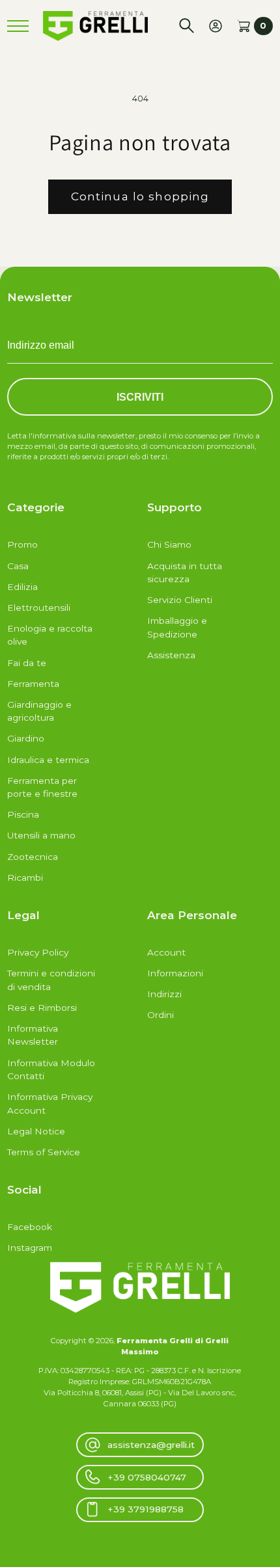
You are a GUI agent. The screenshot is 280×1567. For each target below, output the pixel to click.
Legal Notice (36, 1131)
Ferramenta (33, 683)
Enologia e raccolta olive (49, 635)
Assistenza (171, 655)
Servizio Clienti (179, 600)
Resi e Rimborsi (42, 1007)
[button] (186, 25)
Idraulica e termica (48, 760)
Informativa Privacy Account (49, 1104)
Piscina (23, 814)
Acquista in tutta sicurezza (184, 573)
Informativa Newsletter (32, 1035)
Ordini (160, 1015)
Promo (22, 544)
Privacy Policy (37, 952)
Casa (18, 566)
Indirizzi (164, 994)
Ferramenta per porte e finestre (42, 787)
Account (166, 952)
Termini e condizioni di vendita (51, 980)
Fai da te (26, 663)
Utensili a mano (41, 835)
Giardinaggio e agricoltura (39, 711)
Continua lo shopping (140, 196)
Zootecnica (32, 856)
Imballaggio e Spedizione (177, 627)
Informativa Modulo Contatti (51, 1070)
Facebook (29, 1227)
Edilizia (22, 587)
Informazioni (175, 973)
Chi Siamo (169, 544)
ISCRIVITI (140, 397)
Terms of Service (43, 1152)
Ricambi (25, 877)
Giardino (25, 738)
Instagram (29, 1247)
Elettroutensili (38, 607)
